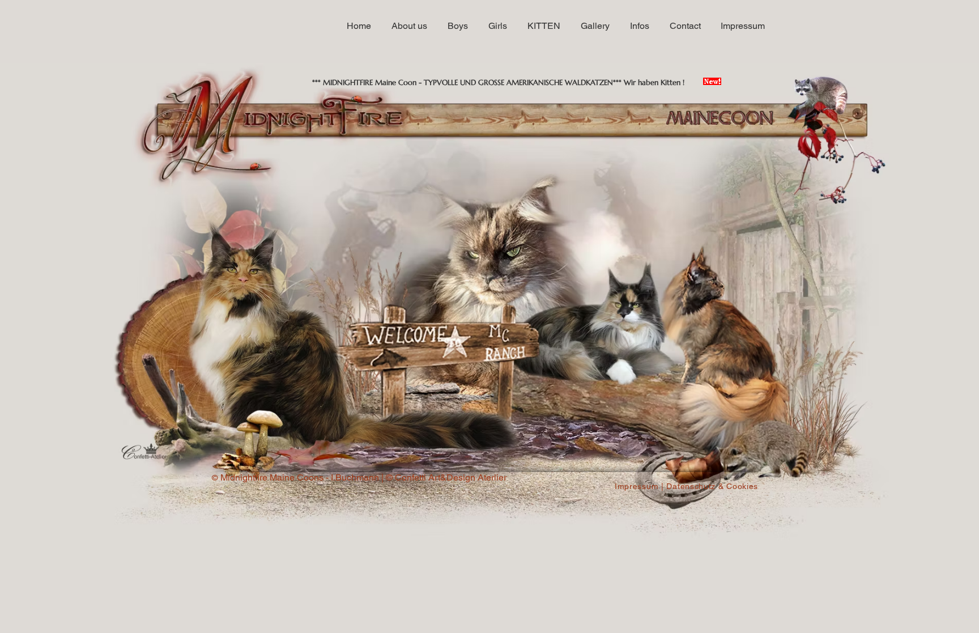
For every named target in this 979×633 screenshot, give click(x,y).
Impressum (636, 486)
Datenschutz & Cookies (712, 486)
